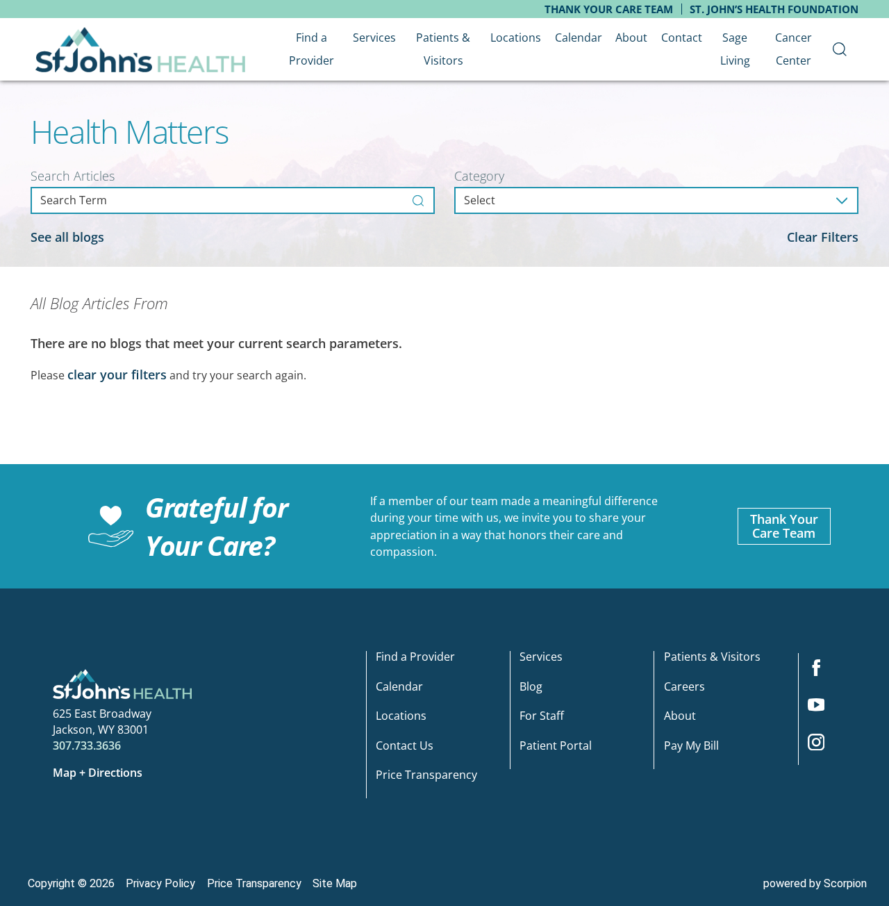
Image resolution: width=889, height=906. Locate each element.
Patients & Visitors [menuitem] (443, 49)
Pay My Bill (691, 745)
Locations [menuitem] (515, 37)
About (680, 716)
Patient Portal (556, 745)
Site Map (335, 883)
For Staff (542, 716)
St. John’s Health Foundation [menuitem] (774, 9)
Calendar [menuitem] (578, 37)
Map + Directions (97, 772)
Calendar (399, 687)
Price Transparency (426, 775)
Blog (531, 687)
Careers (684, 687)
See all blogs (67, 237)
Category (479, 176)
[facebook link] (822, 672)
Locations (401, 716)
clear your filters (117, 374)
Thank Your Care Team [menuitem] (609, 9)
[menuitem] (840, 49)
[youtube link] (822, 709)
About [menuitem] (631, 37)
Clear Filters (822, 237)
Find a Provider (415, 657)
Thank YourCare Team (784, 526)
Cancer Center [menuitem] (793, 49)
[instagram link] (822, 747)
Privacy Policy (160, 883)
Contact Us (404, 745)
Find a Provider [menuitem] (311, 49)
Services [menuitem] (374, 37)
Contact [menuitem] (681, 37)
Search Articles (73, 176)
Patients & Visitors (712, 657)
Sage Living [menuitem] (735, 49)
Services (541, 657)
